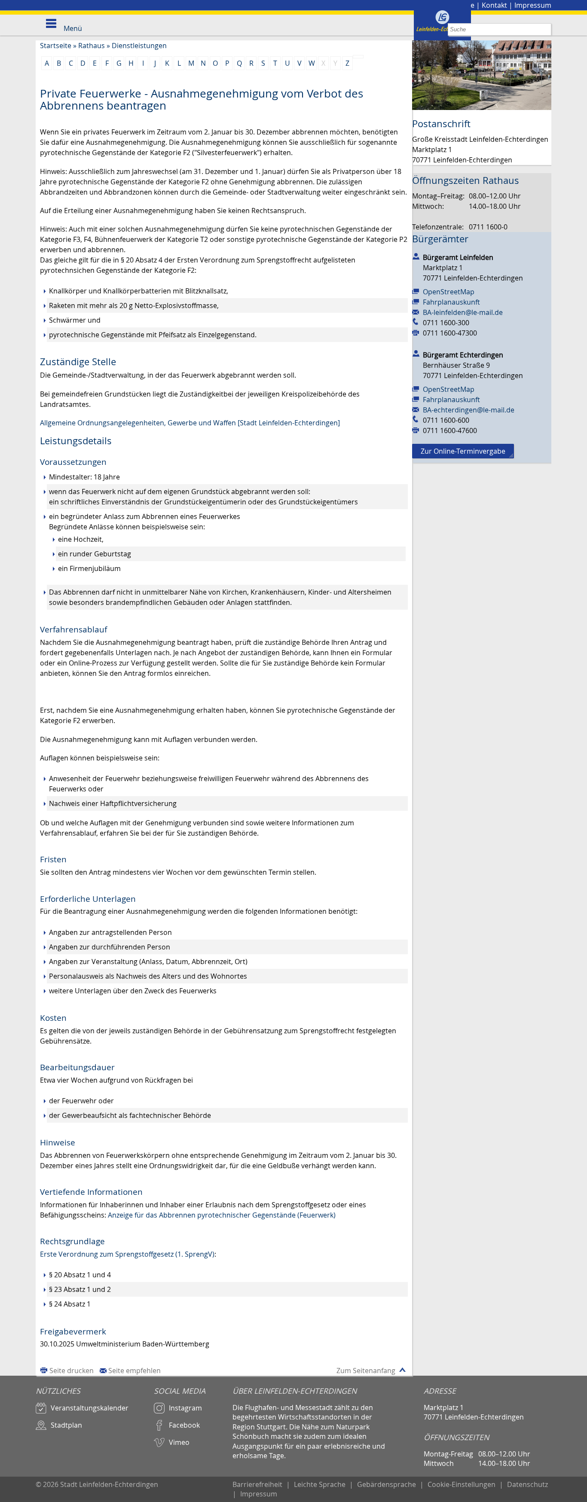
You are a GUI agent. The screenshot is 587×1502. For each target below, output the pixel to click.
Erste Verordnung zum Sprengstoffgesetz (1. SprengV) (127, 1254)
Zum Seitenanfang (365, 1370)
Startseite (55, 45)
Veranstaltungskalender (89, 1408)
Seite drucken (71, 1370)
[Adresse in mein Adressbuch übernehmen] (416, 255)
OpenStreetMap (448, 291)
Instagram (185, 1408)
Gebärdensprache (386, 1484)
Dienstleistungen (139, 45)
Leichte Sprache (319, 1484)
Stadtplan (66, 1425)
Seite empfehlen (134, 1370)
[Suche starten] (545, 29)
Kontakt (494, 5)
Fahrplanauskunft (451, 302)
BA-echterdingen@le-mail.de (468, 410)
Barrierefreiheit (257, 1484)
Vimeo (179, 1442)
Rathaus (91, 45)
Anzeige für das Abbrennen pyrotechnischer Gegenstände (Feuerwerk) (222, 1215)
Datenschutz (527, 1484)
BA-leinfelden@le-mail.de (463, 312)
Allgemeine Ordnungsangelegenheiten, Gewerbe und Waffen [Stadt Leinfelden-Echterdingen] (190, 422)
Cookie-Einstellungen (461, 1484)
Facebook (184, 1425)
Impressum (532, 5)
